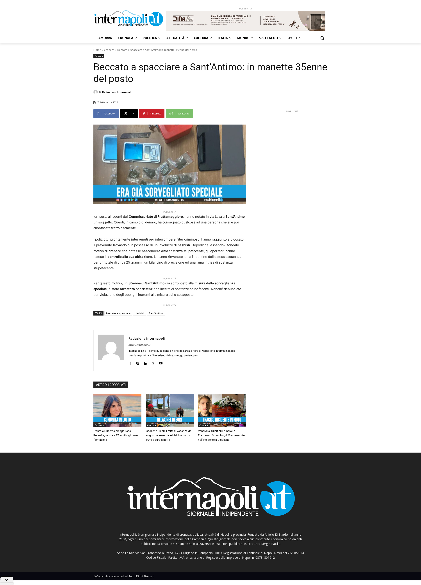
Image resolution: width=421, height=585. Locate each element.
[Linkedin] (145, 362)
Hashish (139, 313)
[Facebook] (130, 362)
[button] (322, 38)
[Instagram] (137, 362)
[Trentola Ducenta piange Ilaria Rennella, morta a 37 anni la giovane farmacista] (117, 410)
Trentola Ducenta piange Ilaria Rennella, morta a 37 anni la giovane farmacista (115, 435)
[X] (153, 362)
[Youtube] (160, 362)
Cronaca (109, 50)
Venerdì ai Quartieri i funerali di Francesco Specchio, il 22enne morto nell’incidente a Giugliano (221, 435)
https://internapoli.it (139, 344)
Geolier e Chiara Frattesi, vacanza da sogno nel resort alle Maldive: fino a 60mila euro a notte (168, 435)
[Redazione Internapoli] (96, 92)
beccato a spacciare (118, 313)
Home (97, 50)
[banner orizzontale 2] (246, 21)
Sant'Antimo (156, 313)
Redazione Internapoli (117, 92)
